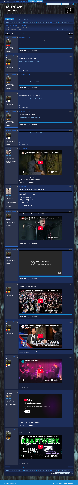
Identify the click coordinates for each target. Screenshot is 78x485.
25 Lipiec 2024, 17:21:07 (23, 148)
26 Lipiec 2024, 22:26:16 (23, 186)
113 (20, 33)
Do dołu (7, 33)
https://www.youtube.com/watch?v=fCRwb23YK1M (30, 132)
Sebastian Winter (11, 37)
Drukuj (71, 33)
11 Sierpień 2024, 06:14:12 (24, 284)
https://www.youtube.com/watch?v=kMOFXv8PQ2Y (30, 98)
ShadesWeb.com (14, 483)
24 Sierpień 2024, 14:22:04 (24, 391)
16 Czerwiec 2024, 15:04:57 (24, 93)
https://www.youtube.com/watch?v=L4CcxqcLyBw (30, 61)
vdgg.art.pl (52, 16)
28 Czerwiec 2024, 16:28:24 (24, 130)
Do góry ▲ (72, 481)
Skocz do (52, 473)
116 (27, 33)
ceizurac (8, 186)
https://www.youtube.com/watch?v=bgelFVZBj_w (30, 81)
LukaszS (8, 148)
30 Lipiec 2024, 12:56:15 (23, 249)
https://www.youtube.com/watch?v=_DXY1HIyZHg (30, 43)
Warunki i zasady (66, 481)
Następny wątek (68, 29)
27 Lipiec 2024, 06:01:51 (23, 211)
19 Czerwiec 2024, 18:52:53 (24, 111)
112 (18, 33)
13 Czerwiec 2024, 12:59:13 (24, 74)
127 (30, 33)
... (16, 33)
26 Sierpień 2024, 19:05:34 (24, 429)
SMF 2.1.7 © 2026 (7, 481)
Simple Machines (14, 481)
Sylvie (56, 22)
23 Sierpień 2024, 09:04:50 (24, 356)
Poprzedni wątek (60, 29)
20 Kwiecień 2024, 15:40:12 (24, 37)
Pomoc (61, 481)
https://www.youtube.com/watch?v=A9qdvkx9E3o (30, 117)
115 (25, 33)
